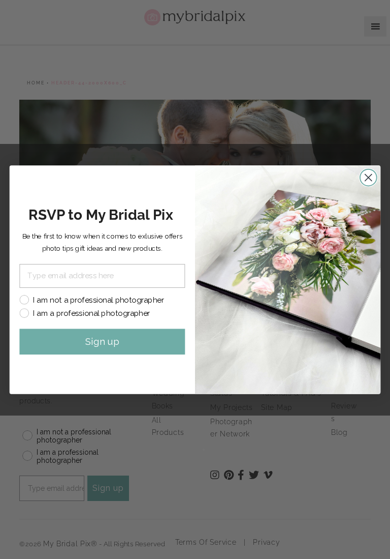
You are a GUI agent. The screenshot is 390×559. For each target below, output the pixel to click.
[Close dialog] (368, 177)
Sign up (102, 341)
